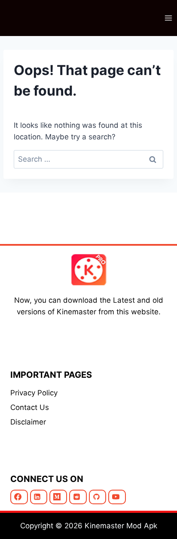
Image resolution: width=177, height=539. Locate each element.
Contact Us (29, 407)
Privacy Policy (34, 392)
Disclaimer (28, 422)
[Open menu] (168, 17)
